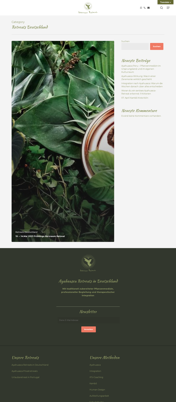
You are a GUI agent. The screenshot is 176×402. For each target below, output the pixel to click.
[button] (168, 7)
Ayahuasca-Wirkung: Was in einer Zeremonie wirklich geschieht (138, 78)
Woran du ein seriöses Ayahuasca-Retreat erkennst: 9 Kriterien (138, 92)
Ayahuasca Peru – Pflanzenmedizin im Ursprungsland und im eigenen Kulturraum (141, 69)
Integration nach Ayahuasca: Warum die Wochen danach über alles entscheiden (142, 85)
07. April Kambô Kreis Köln (134, 98)
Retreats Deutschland (26, 232)
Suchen (125, 41)
